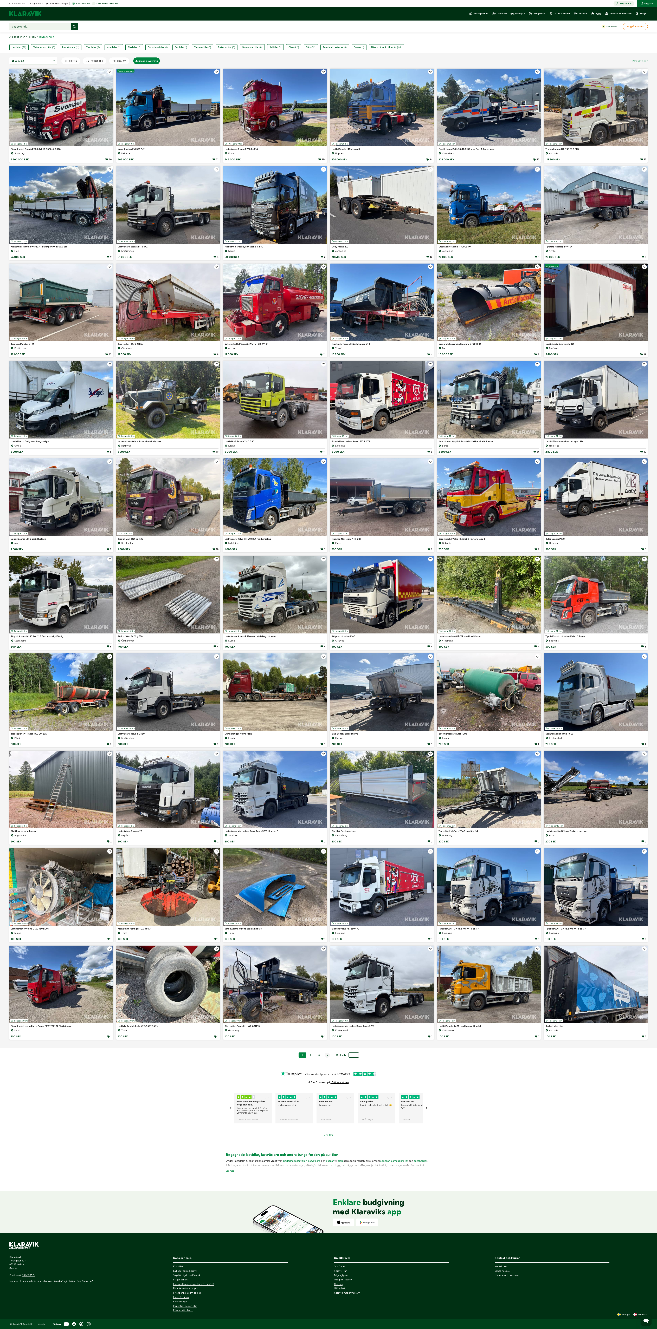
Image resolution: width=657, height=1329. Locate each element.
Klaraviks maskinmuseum (347, 1292)
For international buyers (185, 1288)
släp (340, 1160)
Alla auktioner (83, 3)
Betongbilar (226, 47)
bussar (330, 1160)
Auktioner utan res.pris (107, 3)
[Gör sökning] (74, 26)
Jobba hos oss (502, 1270)
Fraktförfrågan (181, 1297)
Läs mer (230, 1170)
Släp (311, 47)
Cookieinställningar (58, 3)
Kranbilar (113, 47)
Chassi (293, 47)
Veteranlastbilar (44, 47)
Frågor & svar (36, 3)
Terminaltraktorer (335, 47)
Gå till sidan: (342, 1055)
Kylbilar (275, 47)
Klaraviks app (180, 1301)
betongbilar (420, 1160)
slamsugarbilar (399, 1160)
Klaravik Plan (340, 1270)
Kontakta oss (18, 3)
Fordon (32, 36)
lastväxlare (313, 1160)
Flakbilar (134, 47)
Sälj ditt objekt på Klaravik (186, 1275)
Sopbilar (181, 47)
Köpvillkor (178, 1266)
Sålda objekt (612, 26)
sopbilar (385, 1160)
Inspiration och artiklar (185, 1306)
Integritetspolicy (343, 1279)
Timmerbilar (202, 47)
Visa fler (328, 1135)
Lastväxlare (70, 47)
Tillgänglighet (341, 1275)
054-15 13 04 (28, 1275)
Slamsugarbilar (252, 47)
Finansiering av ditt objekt (187, 1292)
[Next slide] (425, 1108)
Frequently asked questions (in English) (193, 1284)
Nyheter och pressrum (507, 1275)
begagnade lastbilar (294, 1160)
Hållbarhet (339, 1288)
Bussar (359, 47)
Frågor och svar (181, 1279)
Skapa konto (626, 3)
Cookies (338, 1284)
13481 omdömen (340, 1082)
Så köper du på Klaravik (185, 1270)
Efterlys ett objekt (183, 1310)
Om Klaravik (340, 1266)
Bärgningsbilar (158, 47)
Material (41, 1324)
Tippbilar (93, 47)
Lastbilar (19, 47)
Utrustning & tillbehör (386, 47)
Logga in (648, 3)
